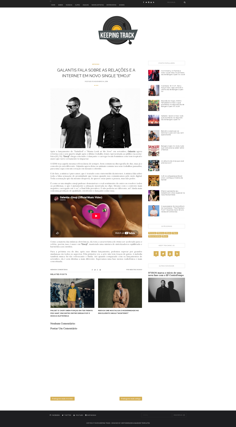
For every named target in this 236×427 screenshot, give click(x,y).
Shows (121, 5)
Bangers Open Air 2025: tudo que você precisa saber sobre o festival (172, 148)
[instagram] (149, 2)
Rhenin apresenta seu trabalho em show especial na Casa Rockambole (173, 193)
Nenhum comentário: (59, 269)
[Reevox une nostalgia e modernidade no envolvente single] (120, 293)
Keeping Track (104, 423)
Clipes (77, 5)
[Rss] (177, 253)
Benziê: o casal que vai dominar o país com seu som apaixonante (172, 133)
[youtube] (152, 2)
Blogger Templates (142, 423)
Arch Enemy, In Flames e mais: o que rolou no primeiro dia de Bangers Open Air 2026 (173, 72)
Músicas (69, 5)
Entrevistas (111, 5)
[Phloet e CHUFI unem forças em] (72, 293)
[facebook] (144, 2)
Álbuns (86, 5)
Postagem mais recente (62, 398)
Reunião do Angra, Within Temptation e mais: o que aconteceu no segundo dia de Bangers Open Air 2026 (172, 103)
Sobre (60, 5)
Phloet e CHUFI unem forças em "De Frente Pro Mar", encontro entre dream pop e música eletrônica (71, 313)
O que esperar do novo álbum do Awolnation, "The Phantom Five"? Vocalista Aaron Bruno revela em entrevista (173, 209)
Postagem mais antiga (130, 398)
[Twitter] (163, 253)
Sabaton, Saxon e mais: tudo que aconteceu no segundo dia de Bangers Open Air (172, 117)
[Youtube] (170, 253)
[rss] (154, 2)
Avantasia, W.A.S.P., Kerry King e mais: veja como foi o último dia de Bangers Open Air (172, 88)
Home (53, 5)
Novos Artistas (98, 5)
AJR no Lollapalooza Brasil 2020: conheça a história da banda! (172, 178)
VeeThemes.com (127, 423)
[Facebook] (156, 253)
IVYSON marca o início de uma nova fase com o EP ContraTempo (166, 274)
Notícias (152, 233)
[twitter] (147, 2)
